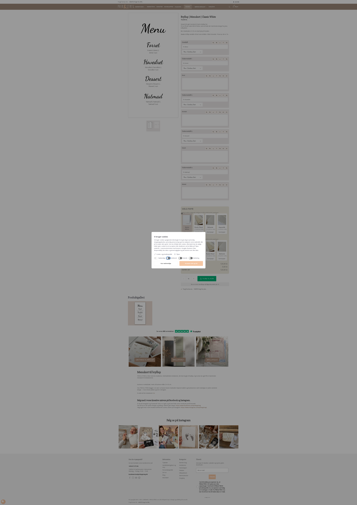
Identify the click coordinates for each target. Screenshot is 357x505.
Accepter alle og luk (191, 263)
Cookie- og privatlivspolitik (164, 254)
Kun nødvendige (166, 263)
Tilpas (178, 254)
